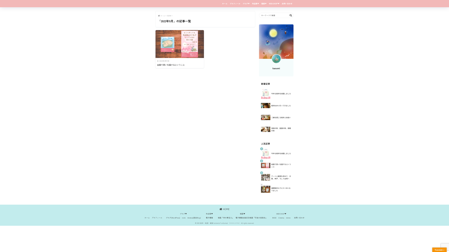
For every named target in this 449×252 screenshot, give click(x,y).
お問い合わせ (287, 3)
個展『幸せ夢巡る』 (226, 217)
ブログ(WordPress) (173, 217)
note (184, 217)
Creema (281, 217)
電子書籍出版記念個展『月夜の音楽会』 (251, 217)
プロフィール (235, 3)
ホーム (224, 3)
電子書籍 (209, 217)
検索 (290, 15)
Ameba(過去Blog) (194, 217)
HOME (226, 209)
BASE (274, 217)
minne (288, 217)
